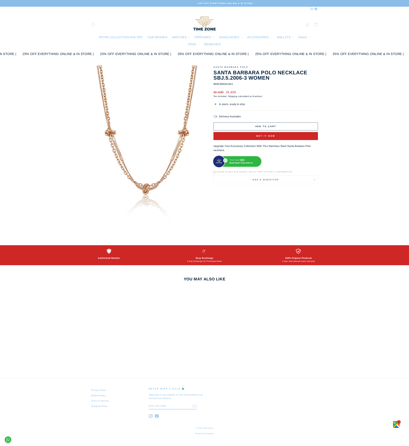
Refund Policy (98, 395)
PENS (192, 44)
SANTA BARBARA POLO (230, 67)
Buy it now (265, 136)
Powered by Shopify (204, 433)
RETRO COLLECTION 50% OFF (121, 37)
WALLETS (284, 37)
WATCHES (179, 37)
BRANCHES (212, 44)
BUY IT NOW (118, 339)
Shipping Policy (99, 406)
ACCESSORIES (258, 37)
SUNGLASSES (229, 37)
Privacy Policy (98, 390)
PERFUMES (203, 37)
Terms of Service (100, 401)
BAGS (303, 37)
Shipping (232, 96)
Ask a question (266, 179)
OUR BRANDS (157, 37)
